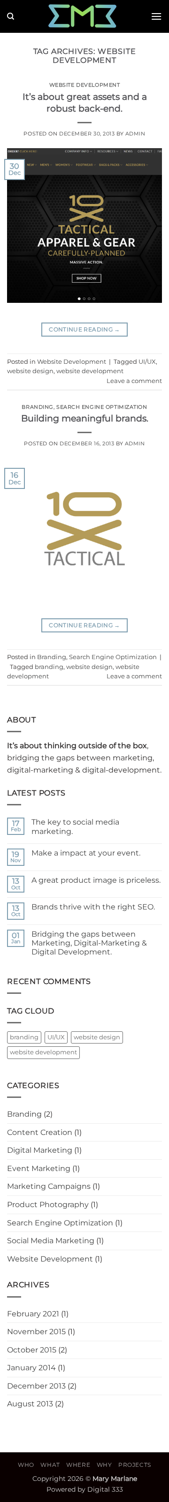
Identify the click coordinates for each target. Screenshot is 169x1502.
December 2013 (36, 1386)
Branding (37, 407)
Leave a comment (134, 380)
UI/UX (147, 361)
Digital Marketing (39, 1150)
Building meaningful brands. (84, 418)
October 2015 (31, 1349)
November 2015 (36, 1331)
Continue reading (84, 329)
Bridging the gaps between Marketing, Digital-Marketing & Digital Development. (89, 943)
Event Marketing (38, 1168)
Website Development (84, 85)
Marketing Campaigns (49, 1186)
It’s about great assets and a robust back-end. (85, 102)
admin (135, 133)
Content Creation (39, 1132)
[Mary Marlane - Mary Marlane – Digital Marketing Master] (82, 16)
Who (26, 1464)
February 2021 (33, 1313)
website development (89, 371)
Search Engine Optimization (101, 407)
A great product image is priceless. (96, 880)
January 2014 (31, 1367)
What (50, 1464)
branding (49, 666)
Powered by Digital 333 (84, 1489)
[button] (156, 16)
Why (104, 1464)
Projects (134, 1464)
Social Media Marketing (50, 1240)
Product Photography (48, 1204)
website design (30, 371)
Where (78, 1464)
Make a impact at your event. (85, 853)
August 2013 (30, 1403)
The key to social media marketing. (75, 826)
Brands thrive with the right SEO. (93, 906)
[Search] (10, 16)
